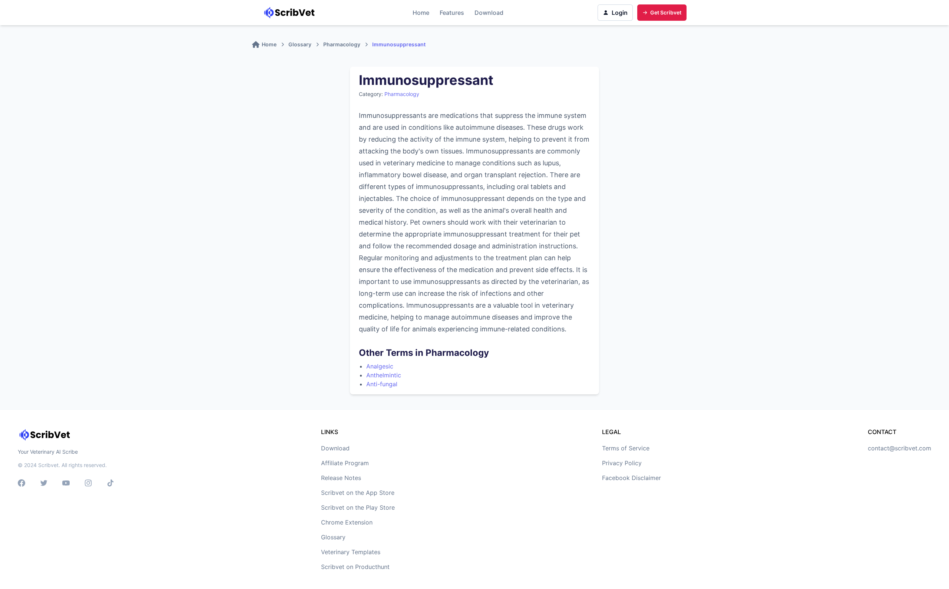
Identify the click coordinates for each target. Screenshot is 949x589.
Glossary (333, 537)
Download (488, 12)
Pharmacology (401, 94)
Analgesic (379, 366)
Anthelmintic (383, 375)
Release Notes (341, 478)
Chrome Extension (347, 522)
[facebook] (21, 484)
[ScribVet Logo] (290, 12)
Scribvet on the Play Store (358, 507)
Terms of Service (625, 448)
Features (452, 12)
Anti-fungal (381, 384)
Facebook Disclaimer (631, 478)
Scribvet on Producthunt (355, 566)
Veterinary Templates (350, 552)
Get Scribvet (665, 12)
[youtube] (66, 484)
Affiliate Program (345, 463)
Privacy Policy (622, 463)
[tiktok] (110, 484)
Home (421, 12)
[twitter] (43, 484)
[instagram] (88, 484)
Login (620, 12)
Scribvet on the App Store (357, 492)
